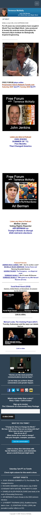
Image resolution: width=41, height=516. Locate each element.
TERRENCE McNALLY (12, 275)
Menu (37, 3)
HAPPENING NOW (22, 23)
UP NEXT (5, 19)
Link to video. (20, 314)
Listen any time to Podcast (20, 137)
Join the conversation (20, 441)
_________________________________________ (20, 350)
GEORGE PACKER (10, 271)
